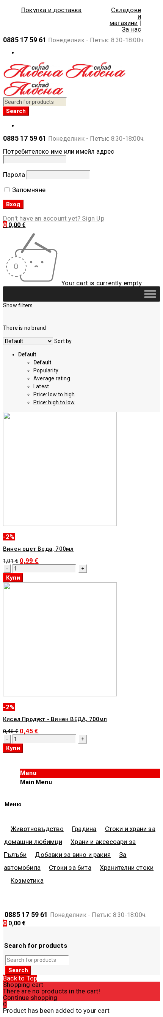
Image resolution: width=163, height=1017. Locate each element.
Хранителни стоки (127, 867)
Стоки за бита (70, 867)
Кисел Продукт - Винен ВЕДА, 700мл (55, 719)
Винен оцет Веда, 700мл (38, 548)
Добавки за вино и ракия (73, 854)
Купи (13, 577)
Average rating (51, 378)
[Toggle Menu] (150, 293)
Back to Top (20, 978)
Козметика (27, 880)
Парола (14, 174)
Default (42, 362)
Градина (84, 829)
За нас (131, 29)
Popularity (45, 370)
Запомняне (28, 190)
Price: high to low (54, 402)
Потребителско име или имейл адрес (58, 151)
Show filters (18, 305)
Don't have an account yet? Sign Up (53, 218)
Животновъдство (37, 829)
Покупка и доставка (51, 10)
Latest (41, 386)
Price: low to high (54, 394)
